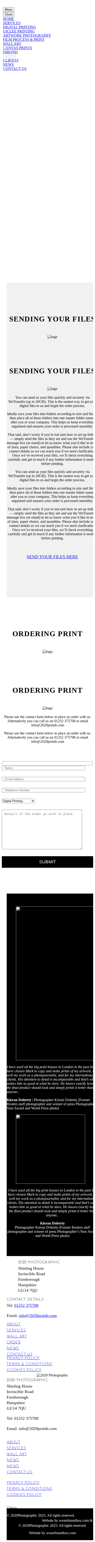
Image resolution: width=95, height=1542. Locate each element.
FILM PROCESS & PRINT (24, 40)
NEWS (8, 64)
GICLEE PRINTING (19, 31)
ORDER (9, 56)
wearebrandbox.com (74, 1520)
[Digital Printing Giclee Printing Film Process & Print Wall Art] (18, 801)
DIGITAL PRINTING (19, 27)
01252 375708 (26, 1305)
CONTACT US (15, 69)
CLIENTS (10, 60)
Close (8, 14)
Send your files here (52, 556)
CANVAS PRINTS (17, 48)
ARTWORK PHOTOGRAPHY (27, 35)
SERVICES (12, 23)
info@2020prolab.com (38, 1315)
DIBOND (10, 52)
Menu (8, 9)
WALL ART (12, 44)
